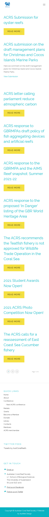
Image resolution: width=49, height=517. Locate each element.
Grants (6, 412)
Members (7, 427)
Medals (6, 408)
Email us (10, 470)
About (6, 398)
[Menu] (44, 4)
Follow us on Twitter (15, 492)
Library (6, 421)
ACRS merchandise (11, 430)
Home (6, 395)
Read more (14, 31)
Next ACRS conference (15, 405)
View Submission (11, 76)
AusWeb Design (26, 514)
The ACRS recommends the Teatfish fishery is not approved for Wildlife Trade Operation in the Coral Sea (24, 248)
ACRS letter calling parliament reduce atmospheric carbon (20, 98)
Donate (7, 418)
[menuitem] (44, 4)
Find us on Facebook (15, 487)
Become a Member (11, 415)
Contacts (7, 424)
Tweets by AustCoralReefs (15, 448)
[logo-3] (20, 4)
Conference (8, 401)
